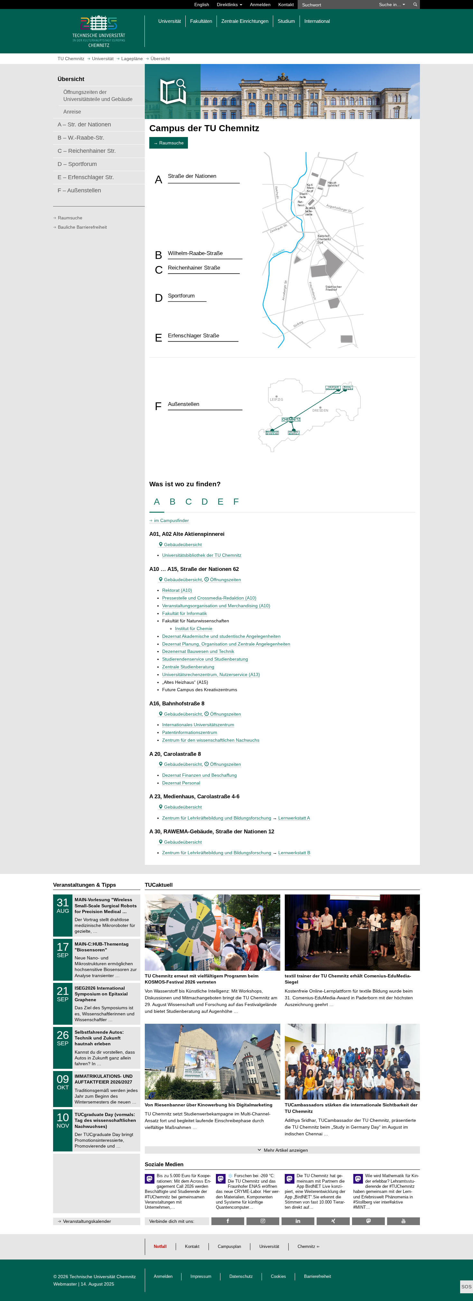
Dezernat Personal (181, 782)
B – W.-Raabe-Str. (81, 137)
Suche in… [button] (391, 4)
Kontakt (286, 4)
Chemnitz (306, 1246)
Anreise (72, 112)
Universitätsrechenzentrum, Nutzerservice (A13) (211, 674)
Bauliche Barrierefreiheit (82, 227)
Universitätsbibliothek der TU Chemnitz (201, 555)
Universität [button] (169, 21)
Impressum (200, 1276)
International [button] (317, 21)
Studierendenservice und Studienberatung (205, 659)
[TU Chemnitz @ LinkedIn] (298, 1221)
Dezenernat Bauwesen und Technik (198, 651)
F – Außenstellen (79, 190)
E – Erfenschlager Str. (86, 177)
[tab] (156, 502)
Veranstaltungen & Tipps (84, 885)
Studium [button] (286, 21)
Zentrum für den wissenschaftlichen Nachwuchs (210, 740)
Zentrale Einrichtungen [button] (244, 21)
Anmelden (260, 4)
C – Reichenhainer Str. (87, 151)
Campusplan (229, 1246)
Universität (269, 1246)
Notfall (160, 1246)
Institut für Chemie (193, 628)
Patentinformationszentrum (189, 732)
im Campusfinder (171, 520)
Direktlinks (228, 4)
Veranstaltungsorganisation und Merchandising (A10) (216, 605)
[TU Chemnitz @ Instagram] (262, 1221)
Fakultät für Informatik (184, 613)
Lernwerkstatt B (294, 852)
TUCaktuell (159, 885)
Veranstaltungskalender (87, 1221)
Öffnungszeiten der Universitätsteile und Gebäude (98, 95)
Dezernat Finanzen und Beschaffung (199, 775)
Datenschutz (241, 1276)
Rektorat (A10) (177, 590)
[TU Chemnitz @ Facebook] (227, 1221)
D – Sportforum (77, 164)
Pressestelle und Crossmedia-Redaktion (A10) (209, 597)
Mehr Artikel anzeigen (286, 1150)
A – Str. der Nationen (84, 124)
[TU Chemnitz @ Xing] (333, 1221)
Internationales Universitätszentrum (198, 724)
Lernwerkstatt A (294, 817)
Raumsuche (70, 217)
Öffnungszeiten (225, 579)
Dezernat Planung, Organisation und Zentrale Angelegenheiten (226, 643)
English (201, 4)
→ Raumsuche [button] (168, 142)
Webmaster (65, 1284)
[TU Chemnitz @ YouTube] (403, 1221)
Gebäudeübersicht (182, 544)
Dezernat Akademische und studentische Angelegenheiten (221, 636)
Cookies (278, 1276)
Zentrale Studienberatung (188, 666)
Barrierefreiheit (317, 1276)
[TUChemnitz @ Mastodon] (368, 1221)
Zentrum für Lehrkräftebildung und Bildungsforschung (216, 817)
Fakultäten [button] (201, 21)
